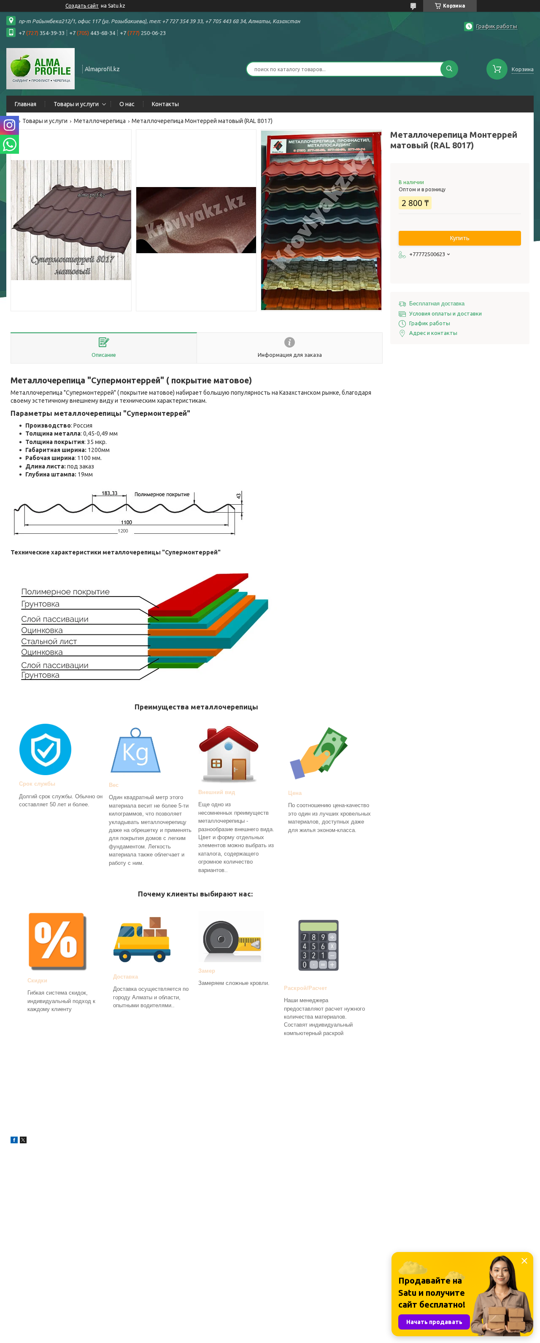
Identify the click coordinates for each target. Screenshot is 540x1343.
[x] (23, 1141)
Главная (25, 104)
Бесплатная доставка (436, 303)
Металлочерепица (100, 121)
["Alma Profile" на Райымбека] (40, 68)
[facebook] (14, 1141)
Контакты (165, 104)
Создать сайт (82, 5)
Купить (460, 238)
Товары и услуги (76, 104)
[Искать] (449, 69)
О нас (127, 104)
